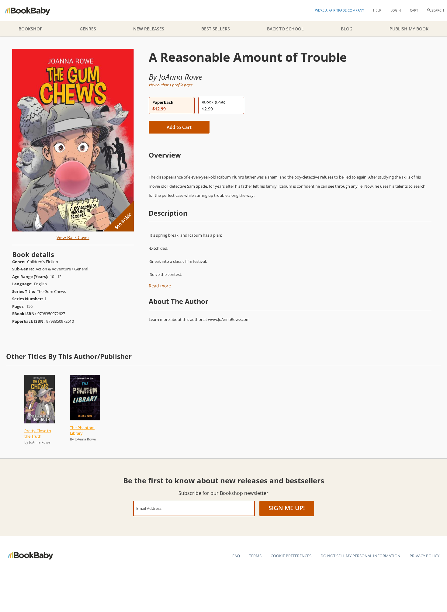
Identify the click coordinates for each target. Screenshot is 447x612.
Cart (414, 10)
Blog (346, 29)
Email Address (148, 508)
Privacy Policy (424, 555)
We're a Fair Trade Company (339, 10)
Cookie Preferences (291, 555)
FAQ (236, 555)
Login (395, 10)
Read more (160, 286)
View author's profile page (170, 85)
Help (377, 10)
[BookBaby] (32, 10)
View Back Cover (73, 237)
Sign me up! (287, 508)
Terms (255, 555)
